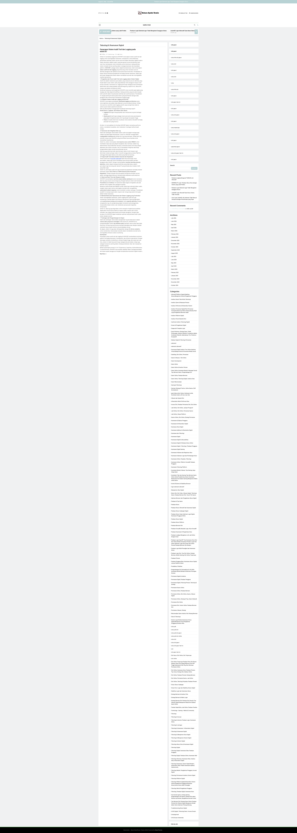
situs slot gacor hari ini (177, 153)
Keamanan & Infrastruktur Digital (179, 423)
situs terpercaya (175, 127)
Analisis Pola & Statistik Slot (178, 319)
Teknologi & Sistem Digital (178, 741)
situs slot (173, 64)
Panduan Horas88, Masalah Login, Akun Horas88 (183, 528)
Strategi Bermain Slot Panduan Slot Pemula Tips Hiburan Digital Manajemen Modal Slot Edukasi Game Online (183, 702)
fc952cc (103, 54)
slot (172, 649)
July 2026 (173, 218)
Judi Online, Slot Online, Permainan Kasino (182, 411)
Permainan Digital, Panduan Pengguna (181, 579)
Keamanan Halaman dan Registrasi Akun (181, 452)
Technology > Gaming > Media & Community (182, 710)
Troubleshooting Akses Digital (179, 808)
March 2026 (174, 231)
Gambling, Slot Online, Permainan (179, 354)
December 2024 (175, 279)
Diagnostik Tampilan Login (178, 328)
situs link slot (174, 89)
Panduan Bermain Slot (177, 525)
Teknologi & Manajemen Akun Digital (180, 734)
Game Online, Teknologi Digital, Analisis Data (183, 378)
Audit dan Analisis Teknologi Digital (180, 322)
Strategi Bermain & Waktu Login (179, 697)
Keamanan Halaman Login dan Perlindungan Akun (184, 455)
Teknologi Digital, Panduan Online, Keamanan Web (184, 755)
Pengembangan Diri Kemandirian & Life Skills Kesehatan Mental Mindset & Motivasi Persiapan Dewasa (183, 571)
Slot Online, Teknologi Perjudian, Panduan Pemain (184, 681)
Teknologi (173, 713)
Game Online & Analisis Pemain (179, 367)
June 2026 (173, 221)
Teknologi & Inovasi (176, 717)
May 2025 (173, 263)
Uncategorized (175, 814)
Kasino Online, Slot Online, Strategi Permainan (183, 417)
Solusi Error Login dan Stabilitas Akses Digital (183, 688)
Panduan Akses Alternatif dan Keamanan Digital (183, 507)
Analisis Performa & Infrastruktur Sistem (181, 305)
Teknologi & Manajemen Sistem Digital (181, 738)
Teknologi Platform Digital (178, 778)
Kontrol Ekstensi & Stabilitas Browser (181, 483)
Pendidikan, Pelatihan (176, 566)
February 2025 (174, 272)
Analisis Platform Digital (177, 315)
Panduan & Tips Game (177, 501)
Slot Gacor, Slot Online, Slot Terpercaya (181, 655)
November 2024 (175, 282)
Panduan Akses (175, 504)
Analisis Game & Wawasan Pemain (180, 302)
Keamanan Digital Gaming (178, 449)
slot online (174, 658)
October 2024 (174, 285)
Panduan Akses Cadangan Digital (179, 511)
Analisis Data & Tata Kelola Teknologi (181, 299)
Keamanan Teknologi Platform (179, 467)
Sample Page (147, 25)
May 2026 (173, 224)
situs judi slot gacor (176, 633)
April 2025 (173, 266)
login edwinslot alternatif (177, 487)
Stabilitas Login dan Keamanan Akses (181, 691)
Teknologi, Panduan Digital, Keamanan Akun (182, 791)
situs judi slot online (176, 636)
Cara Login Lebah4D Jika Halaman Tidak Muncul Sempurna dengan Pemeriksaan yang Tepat (152, 30)
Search (172, 165)
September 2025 (175, 250)
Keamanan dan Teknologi (177, 433)
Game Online (174, 364)
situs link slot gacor (176, 57)
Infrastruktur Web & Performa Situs (180, 401)
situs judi (173, 626)
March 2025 (174, 269)
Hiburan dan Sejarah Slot (177, 398)
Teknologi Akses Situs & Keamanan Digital (182, 744)
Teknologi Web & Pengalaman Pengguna (181, 788)
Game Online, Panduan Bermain (179, 375)
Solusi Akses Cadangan (177, 684)
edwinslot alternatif (176, 346)
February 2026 (174, 234)
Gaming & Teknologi (176, 385)
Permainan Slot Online (177, 602)
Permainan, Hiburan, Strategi (178, 610)
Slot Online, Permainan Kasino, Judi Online (182, 678)
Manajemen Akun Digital (177, 490)
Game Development (176, 361)
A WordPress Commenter (178, 208)
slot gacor (173, 70)
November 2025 (175, 243)
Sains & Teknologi (176, 616)
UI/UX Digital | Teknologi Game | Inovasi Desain (183, 811)
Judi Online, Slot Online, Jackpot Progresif (182, 407)
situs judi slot (174, 629)
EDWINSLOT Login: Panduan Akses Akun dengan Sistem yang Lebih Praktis (168, 1)
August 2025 (174, 253)
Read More (102, 254)
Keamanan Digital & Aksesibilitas (179, 439)
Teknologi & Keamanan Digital (179, 731)
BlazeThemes (158, 830)
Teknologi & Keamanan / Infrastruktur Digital (182, 728)
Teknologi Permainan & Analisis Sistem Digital (183, 775)
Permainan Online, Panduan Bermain (180, 590)
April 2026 (173, 227)
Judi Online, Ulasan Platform (178, 414)
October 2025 (174, 247)
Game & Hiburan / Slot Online (178, 357)
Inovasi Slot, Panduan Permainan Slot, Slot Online (184, 404)
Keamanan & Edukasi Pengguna (179, 420)
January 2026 (174, 237)
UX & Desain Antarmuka (177, 817)
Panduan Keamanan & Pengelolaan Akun (181, 532)
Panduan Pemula (175, 558)
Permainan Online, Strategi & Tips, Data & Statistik (184, 599)
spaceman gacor (175, 146)
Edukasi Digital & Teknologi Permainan (181, 340)
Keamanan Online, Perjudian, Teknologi (181, 459)
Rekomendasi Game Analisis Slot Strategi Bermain (184, 613)
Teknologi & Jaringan (176, 725)
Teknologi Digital (175, 747)
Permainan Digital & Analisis (178, 576)
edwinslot (173, 343)
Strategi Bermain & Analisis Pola (179, 694)
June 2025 (173, 259)
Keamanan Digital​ (175, 436)
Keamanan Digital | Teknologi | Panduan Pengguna (184, 446)
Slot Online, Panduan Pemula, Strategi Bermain (183, 675)
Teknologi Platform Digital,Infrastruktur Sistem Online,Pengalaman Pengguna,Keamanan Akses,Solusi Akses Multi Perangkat (183, 783)
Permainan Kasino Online (177, 587)
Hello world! (190, 208)
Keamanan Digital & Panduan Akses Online (182, 443)
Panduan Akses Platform (177, 522)
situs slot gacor (175, 115)
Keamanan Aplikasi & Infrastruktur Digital (181, 430)
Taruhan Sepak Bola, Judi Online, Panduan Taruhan (184, 707)
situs (172, 83)
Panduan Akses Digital (177, 519)
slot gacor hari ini (175, 102)
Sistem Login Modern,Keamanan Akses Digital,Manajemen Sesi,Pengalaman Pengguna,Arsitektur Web (181, 621)
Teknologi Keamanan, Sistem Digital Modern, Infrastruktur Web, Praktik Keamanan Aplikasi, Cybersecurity (183, 765)
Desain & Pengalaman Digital (178, 325)
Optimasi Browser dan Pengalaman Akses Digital (183, 498)
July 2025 (173, 256)
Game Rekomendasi (176, 382)
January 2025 (174, 275)
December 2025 (175, 240)
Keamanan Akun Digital (177, 427)
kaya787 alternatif (116, 158)
